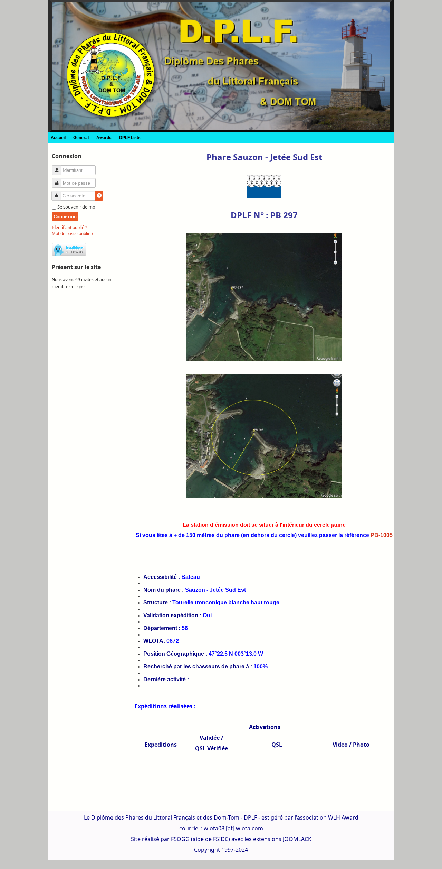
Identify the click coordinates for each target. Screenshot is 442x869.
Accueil (58, 137)
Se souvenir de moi (76, 207)
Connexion (65, 216)
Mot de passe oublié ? (72, 234)
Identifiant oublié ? (69, 227)
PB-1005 (382, 535)
